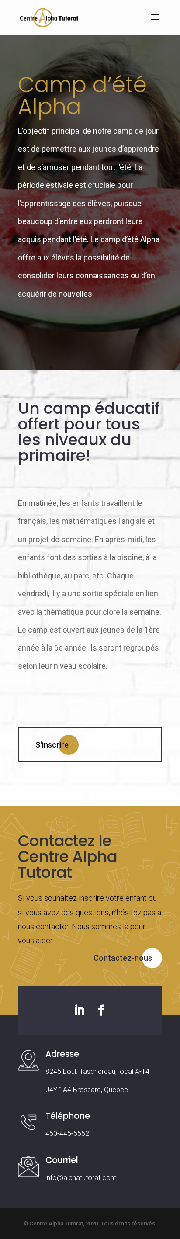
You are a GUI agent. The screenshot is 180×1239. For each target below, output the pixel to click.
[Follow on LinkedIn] (79, 1010)
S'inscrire (52, 744)
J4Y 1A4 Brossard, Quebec (86, 1090)
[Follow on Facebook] (101, 1010)
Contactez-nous (122, 957)
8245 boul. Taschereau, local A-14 (97, 1071)
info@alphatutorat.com (81, 1177)
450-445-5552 (67, 1133)
